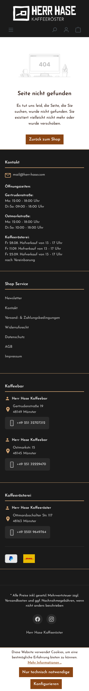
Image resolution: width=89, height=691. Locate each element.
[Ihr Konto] (66, 30)
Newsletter (13, 298)
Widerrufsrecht (17, 327)
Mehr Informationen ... (45, 662)
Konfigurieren (46, 684)
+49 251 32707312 (31, 423)
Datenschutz (15, 337)
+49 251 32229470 (31, 464)
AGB (8, 347)
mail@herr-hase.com (29, 175)
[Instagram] (51, 619)
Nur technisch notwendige (46, 672)
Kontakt (11, 308)
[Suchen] (54, 30)
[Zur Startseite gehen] (44, 13)
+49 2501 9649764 (31, 532)
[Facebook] (38, 619)
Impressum (13, 356)
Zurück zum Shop (44, 139)
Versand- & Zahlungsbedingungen (32, 318)
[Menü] (11, 30)
